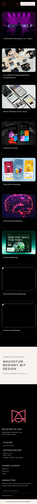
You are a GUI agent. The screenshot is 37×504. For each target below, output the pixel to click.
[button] (17, 3)
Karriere (4, 473)
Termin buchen (28, 4)
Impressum (5, 469)
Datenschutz (5, 471)
